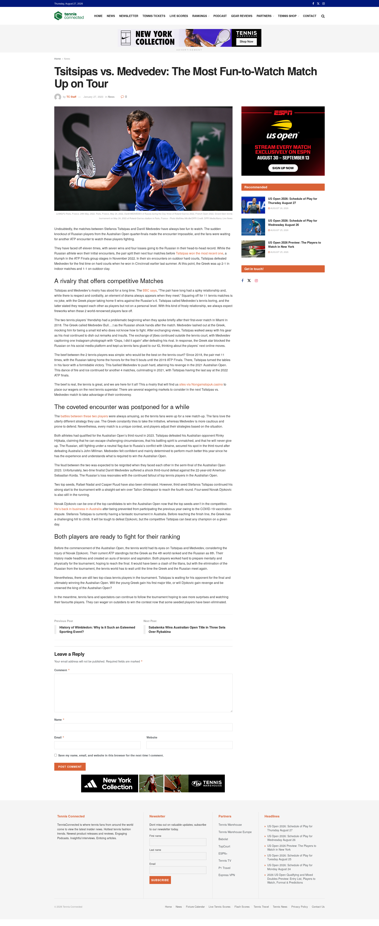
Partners (264, 16)
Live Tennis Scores (220, 906)
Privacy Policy (299, 906)
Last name (155, 850)
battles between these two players (84, 416)
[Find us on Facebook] (313, 3)
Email (59, 737)
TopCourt (224, 846)
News (111, 16)
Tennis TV (225, 860)
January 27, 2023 (93, 97)
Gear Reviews (241, 16)
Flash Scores (242, 906)
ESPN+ (223, 853)
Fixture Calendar (195, 906)
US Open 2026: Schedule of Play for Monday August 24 (289, 867)
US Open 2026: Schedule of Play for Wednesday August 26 (292, 202)
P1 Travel (224, 868)
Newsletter (128, 16)
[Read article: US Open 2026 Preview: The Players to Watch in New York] (253, 228)
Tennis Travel (261, 906)
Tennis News (280, 906)
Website (151, 737)
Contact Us (318, 906)
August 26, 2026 (279, 188)
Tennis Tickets (154, 16)
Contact (309, 16)
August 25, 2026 (279, 210)
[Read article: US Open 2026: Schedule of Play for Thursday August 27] (253, 185)
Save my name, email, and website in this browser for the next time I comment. (111, 755)
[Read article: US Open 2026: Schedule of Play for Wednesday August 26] (253, 207)
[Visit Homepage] (69, 15)
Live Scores (179, 16)
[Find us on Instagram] (323, 3)
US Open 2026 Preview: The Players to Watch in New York (294, 224)
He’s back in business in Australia (78, 509)
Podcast (220, 16)
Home (98, 16)
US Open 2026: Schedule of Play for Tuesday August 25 (289, 857)
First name (155, 836)
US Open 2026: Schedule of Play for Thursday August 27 (292, 180)
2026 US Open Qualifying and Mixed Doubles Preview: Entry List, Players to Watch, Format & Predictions (291, 878)
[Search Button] (323, 16)
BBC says (150, 290)
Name (59, 719)
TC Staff (71, 97)
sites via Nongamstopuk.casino (201, 384)
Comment (62, 670)
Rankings (199, 16)
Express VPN (227, 875)
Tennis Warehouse (230, 825)
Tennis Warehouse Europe (235, 832)
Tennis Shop (287, 16)
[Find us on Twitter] (318, 3)
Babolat (223, 839)
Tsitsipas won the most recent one (199, 253)
